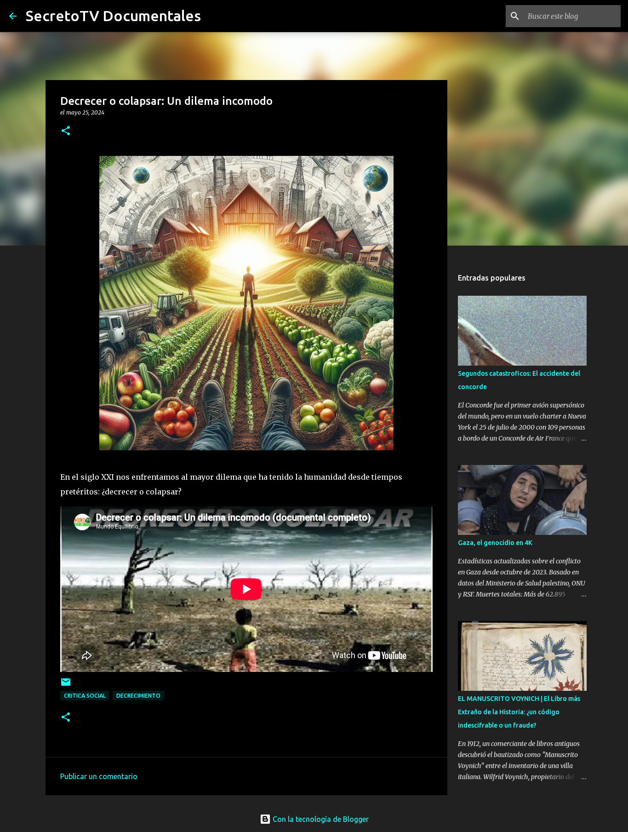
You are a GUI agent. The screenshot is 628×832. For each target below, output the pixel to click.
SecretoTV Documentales (113, 15)
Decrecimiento (138, 696)
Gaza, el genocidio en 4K (495, 542)
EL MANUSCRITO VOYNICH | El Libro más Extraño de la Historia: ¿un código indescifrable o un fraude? (519, 712)
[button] (65, 131)
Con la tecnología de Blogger (320, 819)
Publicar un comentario (98, 776)
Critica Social (85, 696)
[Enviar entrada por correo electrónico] (65, 686)
